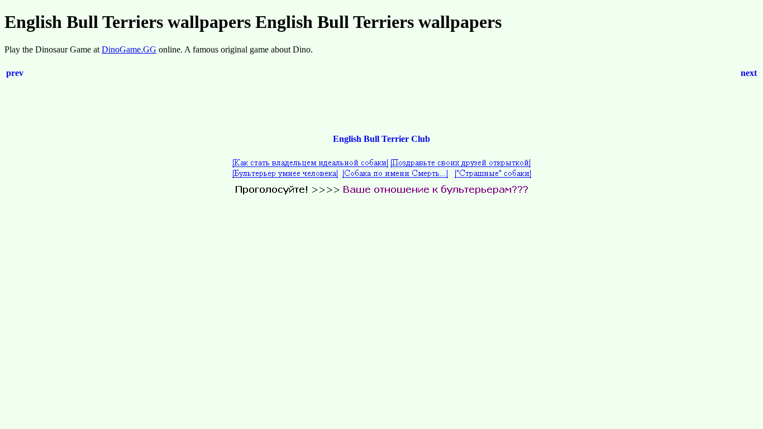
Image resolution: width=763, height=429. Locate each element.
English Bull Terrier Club (381, 139)
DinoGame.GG (129, 49)
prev (14, 73)
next (749, 73)
